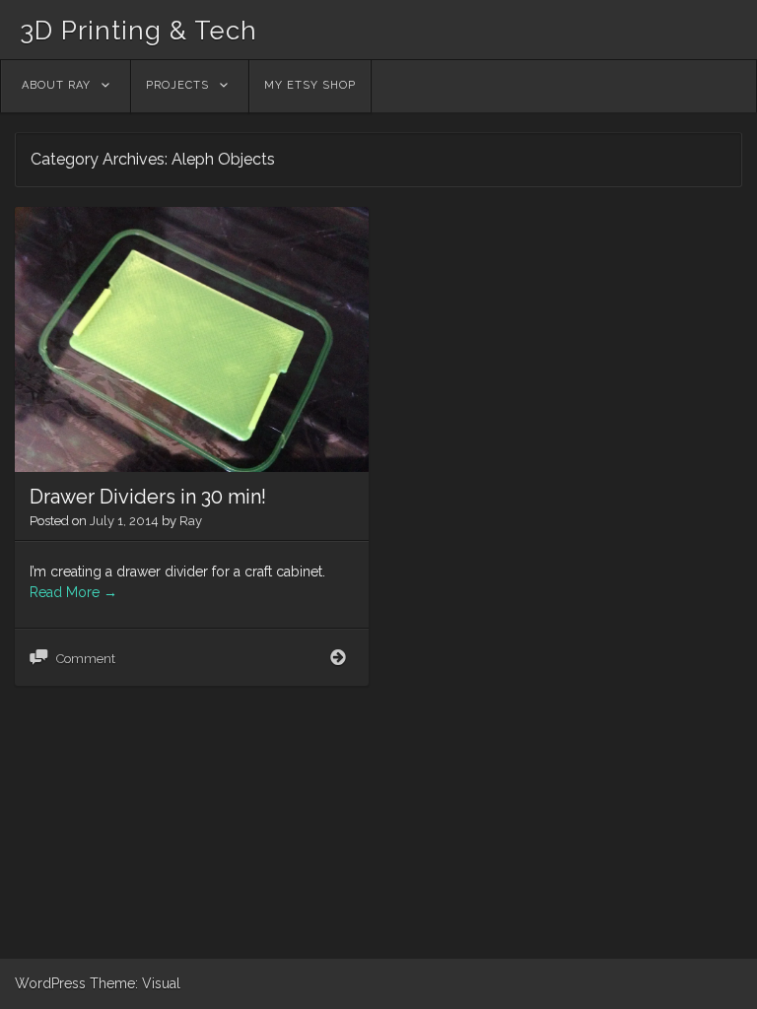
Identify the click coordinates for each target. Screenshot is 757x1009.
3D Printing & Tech (138, 30)
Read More (73, 592)
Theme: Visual (135, 983)
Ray (190, 520)
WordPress (50, 983)
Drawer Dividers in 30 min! (148, 496)
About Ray (56, 85)
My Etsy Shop (310, 85)
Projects (177, 85)
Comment (85, 658)
